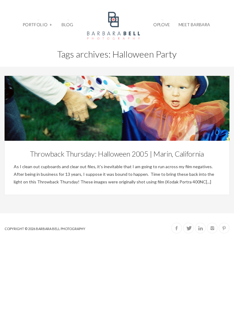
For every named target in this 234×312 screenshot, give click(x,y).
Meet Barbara (194, 24)
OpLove (161, 24)
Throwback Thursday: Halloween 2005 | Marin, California (117, 153)
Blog (67, 24)
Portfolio (37, 24)
